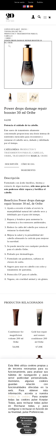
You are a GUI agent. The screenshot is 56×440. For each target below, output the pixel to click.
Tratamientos (21, 156)
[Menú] (45, 17)
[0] (50, 17)
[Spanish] (31, 6)
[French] (28, 6)
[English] (24, 6)
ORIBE (7, 156)
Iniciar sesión (20, 2)
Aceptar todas (28, 431)
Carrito (30, 2)
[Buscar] (38, 17)
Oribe (44, 156)
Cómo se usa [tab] (27, 164)
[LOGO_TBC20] (24, 17)
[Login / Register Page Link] (32, 17)
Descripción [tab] (11, 164)
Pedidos (40, 2)
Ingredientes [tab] (28, 170)
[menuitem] (19, 2)
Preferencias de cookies (26, 419)
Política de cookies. (19, 396)
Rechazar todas (26, 425)
